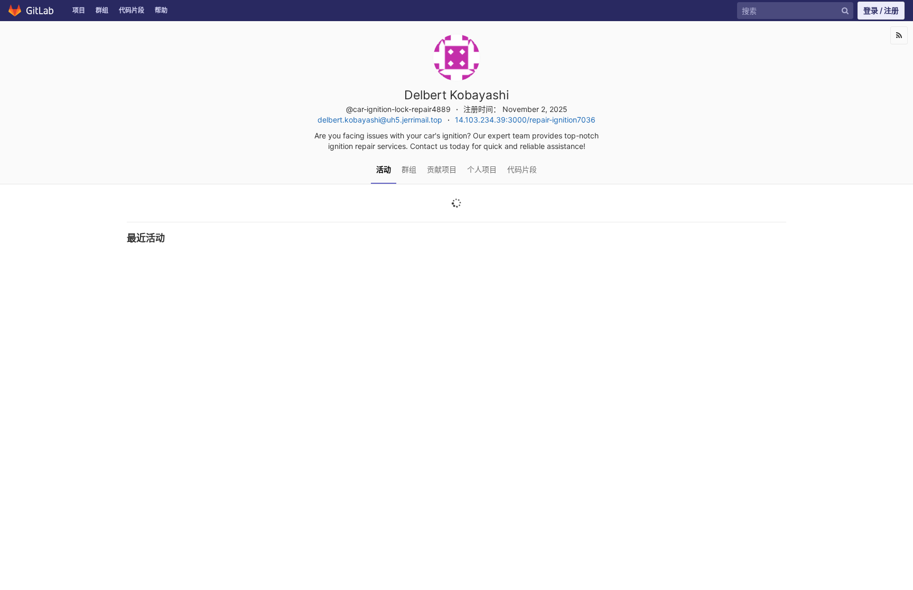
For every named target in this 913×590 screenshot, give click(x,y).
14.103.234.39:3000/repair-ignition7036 (525, 119)
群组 (102, 10)
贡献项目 (441, 169)
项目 (78, 10)
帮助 (161, 10)
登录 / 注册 (881, 10)
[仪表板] (33, 10)
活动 (383, 169)
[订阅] (899, 35)
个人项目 (482, 169)
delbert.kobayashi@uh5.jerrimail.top (380, 119)
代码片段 (131, 10)
